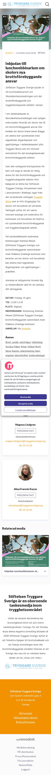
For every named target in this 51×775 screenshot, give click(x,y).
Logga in (25, 769)
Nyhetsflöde (25, 765)
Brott (38, 346)
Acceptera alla (25, 403)
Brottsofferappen (25, 722)
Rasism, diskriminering (23, 351)
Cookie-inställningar (25, 410)
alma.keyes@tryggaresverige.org (25, 505)
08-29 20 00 (25, 445)
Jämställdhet (21, 355)
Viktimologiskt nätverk (26, 717)
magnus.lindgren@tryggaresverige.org (26, 441)
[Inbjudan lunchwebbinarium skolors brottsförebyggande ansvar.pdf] (25, 551)
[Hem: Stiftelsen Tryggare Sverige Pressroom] (25, 4)
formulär (25, 328)
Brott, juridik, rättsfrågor (18, 342)
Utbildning (37, 342)
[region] (25, 387)
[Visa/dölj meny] (5, 4)
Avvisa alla (25, 397)
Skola (8, 351)
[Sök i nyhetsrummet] (47, 4)
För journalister (25, 760)
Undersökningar (37, 355)
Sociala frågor (12, 346)
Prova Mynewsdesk (25, 756)
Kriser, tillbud (28, 346)
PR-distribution (25, 751)
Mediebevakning (26, 747)
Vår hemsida (25, 713)
